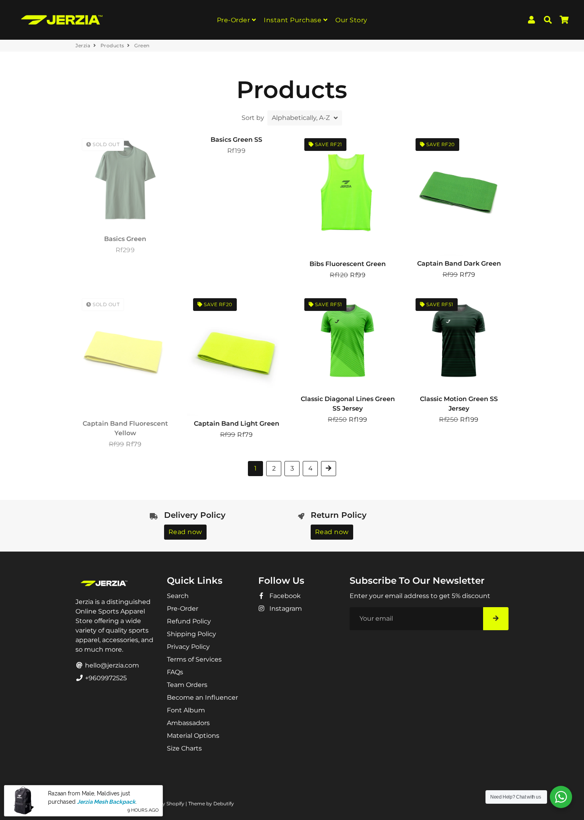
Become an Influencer (202, 697)
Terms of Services (194, 659)
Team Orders (187, 685)
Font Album (186, 710)
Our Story (351, 20)
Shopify (175, 803)
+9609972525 (105, 678)
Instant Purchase (293, 20)
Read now (185, 532)
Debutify (223, 803)
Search (178, 596)
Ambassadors (188, 723)
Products (112, 45)
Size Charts (184, 748)
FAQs (175, 672)
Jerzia (82, 45)
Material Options (193, 735)
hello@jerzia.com (111, 665)
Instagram (285, 608)
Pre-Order (234, 20)
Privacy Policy (188, 646)
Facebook (284, 596)
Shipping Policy (191, 634)
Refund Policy (189, 621)
